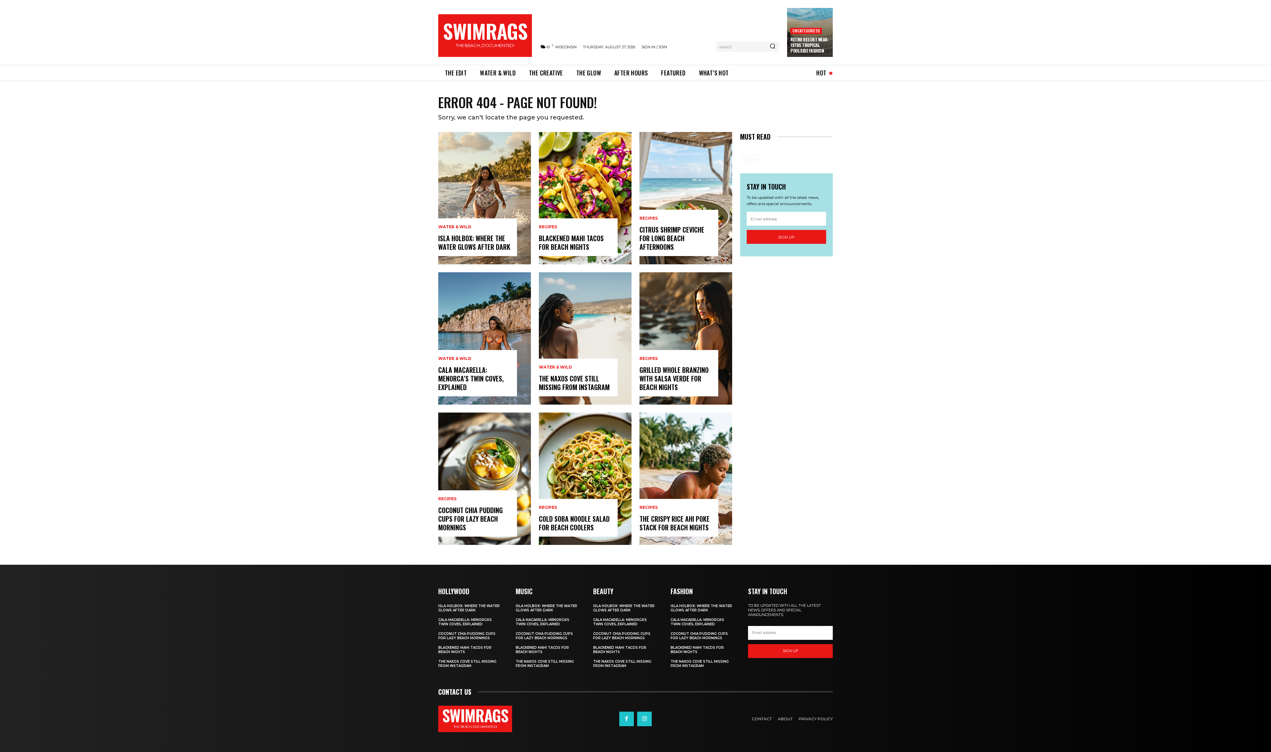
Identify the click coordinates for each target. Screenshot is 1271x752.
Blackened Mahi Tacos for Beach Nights (571, 242)
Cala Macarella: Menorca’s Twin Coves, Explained (471, 378)
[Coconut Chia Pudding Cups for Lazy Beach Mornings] (484, 479)
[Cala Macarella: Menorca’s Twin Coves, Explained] (484, 338)
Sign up (786, 237)
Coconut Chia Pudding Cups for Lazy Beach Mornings (470, 518)
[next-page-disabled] (755, 159)
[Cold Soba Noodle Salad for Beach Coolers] (585, 479)
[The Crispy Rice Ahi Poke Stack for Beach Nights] (685, 479)
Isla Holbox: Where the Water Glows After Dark (474, 242)
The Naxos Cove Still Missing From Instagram (574, 383)
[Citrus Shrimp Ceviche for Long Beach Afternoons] (685, 198)
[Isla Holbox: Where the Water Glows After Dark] (484, 198)
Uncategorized (806, 30)
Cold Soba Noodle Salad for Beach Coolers (574, 523)
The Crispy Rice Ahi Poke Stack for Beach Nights (674, 523)
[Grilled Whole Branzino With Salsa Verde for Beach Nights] (685, 338)
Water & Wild (454, 227)
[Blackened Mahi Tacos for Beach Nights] (585, 198)
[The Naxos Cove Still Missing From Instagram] (585, 338)
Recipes (447, 499)
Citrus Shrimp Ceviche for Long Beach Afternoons (671, 238)
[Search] (772, 46)
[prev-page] (744, 159)
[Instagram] (644, 719)
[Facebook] (626, 719)
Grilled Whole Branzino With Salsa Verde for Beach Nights (674, 378)
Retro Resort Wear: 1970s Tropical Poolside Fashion (809, 45)
